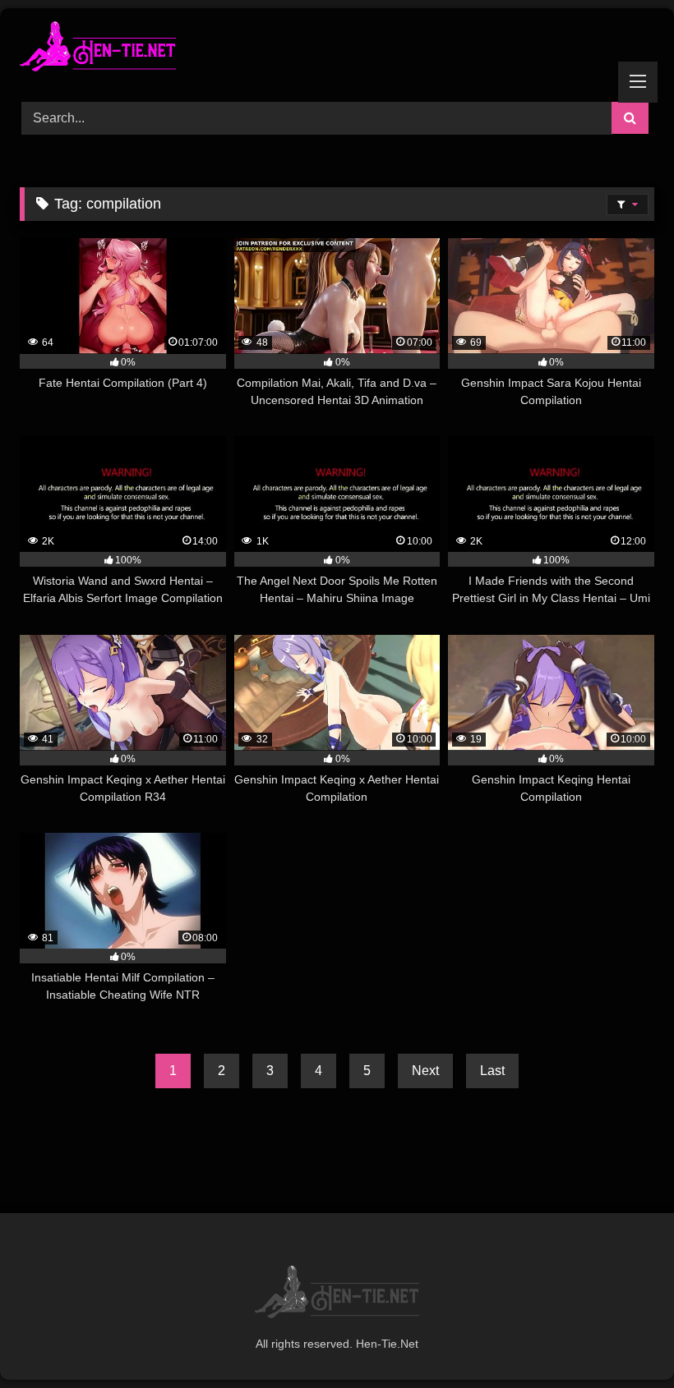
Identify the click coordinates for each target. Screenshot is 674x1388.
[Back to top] (623, 1339)
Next (425, 1071)
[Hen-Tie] (337, 49)
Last (492, 1071)
